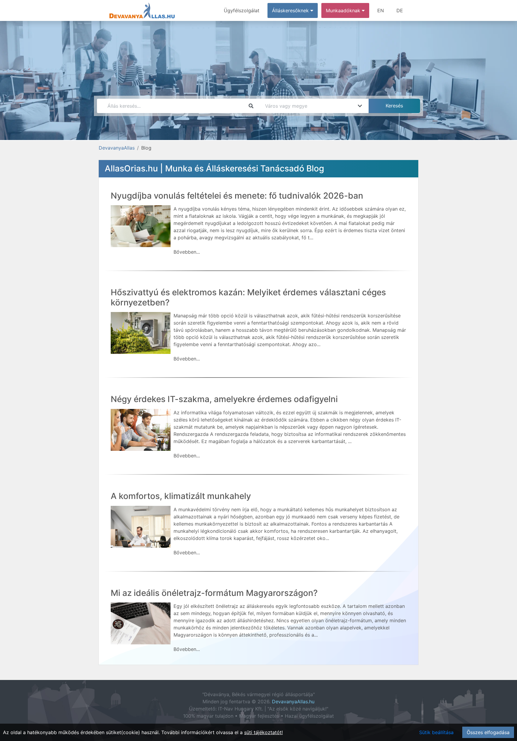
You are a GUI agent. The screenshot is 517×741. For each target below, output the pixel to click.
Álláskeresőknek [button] (291, 10)
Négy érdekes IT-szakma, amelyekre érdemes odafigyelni (224, 399)
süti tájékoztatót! (263, 732)
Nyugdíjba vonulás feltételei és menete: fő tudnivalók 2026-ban (237, 196)
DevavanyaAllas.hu (293, 702)
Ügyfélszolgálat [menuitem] (241, 10)
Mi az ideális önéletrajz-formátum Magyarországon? (214, 593)
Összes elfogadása (488, 732)
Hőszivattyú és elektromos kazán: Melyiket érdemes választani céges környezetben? (248, 297)
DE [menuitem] (399, 10)
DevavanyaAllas (117, 148)
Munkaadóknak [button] (344, 10)
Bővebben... (187, 252)
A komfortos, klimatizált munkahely (181, 496)
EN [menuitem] (380, 10)
